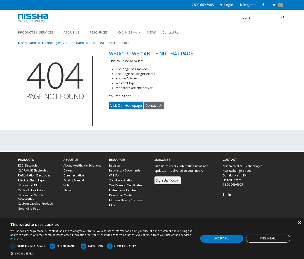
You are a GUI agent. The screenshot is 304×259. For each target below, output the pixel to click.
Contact (230, 160)
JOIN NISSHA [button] (127, 32)
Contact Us (171, 32)
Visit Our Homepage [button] (126, 105)
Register (114, 165)
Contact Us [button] (154, 105)
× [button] (299, 222)
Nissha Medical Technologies (40, 43)
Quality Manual (73, 180)
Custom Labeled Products (36, 203)
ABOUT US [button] (71, 32)
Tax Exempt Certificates (125, 185)
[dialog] (152, 238)
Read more (17, 239)
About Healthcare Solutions (82, 165)
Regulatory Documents (125, 170)
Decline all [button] (268, 238)
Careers (68, 170)
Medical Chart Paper (32, 180)
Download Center (121, 195)
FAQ (112, 205)
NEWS (151, 32)
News (67, 190)
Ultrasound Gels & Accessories (30, 196)
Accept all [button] (221, 238)
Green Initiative (73, 175)
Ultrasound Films (29, 185)
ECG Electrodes (28, 165)
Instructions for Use (122, 190)
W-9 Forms (116, 175)
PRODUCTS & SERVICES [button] (36, 32)
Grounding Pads (29, 208)
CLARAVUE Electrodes (33, 170)
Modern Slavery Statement (127, 200)
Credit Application (121, 180)
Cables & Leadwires (31, 190)
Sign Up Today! (167, 180)
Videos (68, 185)
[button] (101, 253)
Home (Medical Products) (85, 43)
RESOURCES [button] (99, 32)
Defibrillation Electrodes (34, 175)
